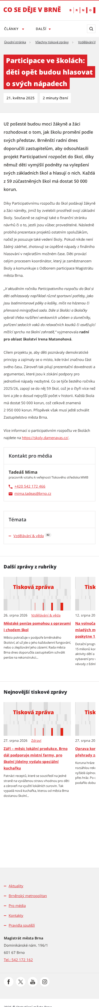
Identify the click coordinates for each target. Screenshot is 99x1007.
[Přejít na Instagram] (45, 982)
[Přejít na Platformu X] (20, 982)
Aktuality (16, 885)
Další (41, 28)
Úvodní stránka (15, 42)
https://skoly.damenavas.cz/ (45, 437)
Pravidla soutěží (22, 925)
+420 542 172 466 (29, 486)
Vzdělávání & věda (28, 535)
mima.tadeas (25, 493)
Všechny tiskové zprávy (52, 42)
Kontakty (16, 915)
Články (12, 28)
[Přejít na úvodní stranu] (32, 13)
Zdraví (36, 740)
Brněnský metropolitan (28, 895)
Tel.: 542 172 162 (18, 959)
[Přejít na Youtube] (32, 982)
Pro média (17, 905)
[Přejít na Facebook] (8, 982)
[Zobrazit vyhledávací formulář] (91, 29)
